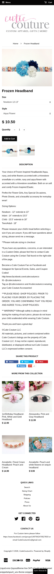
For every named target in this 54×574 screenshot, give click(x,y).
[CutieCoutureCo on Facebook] (23, 520)
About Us (27, 506)
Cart (50, 2)
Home (15, 43)
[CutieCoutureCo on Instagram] (38, 520)
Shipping (27, 495)
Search (27, 487)
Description (26, 164)
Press (27, 502)
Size (4, 97)
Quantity (6, 129)
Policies (27, 498)
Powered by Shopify (42, 551)
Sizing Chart (27, 491)
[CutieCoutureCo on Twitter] (16, 520)
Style (4, 109)
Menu (8, 2)
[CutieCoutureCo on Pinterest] (31, 520)
